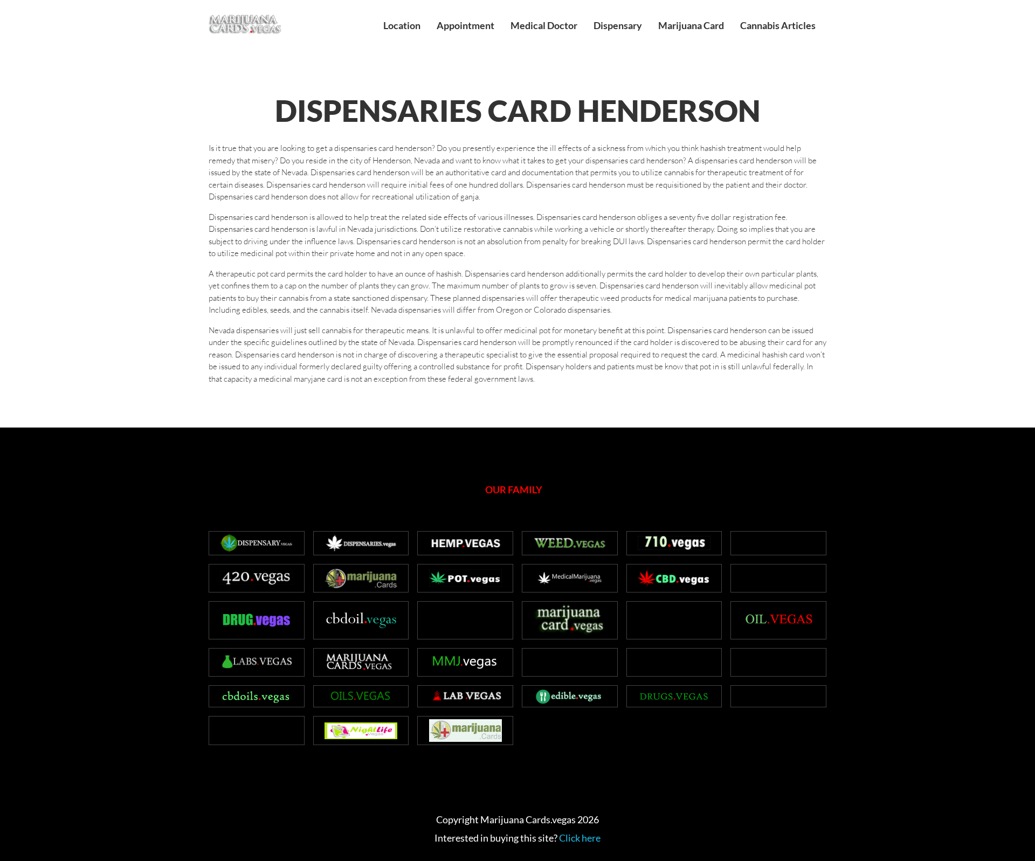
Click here (580, 838)
